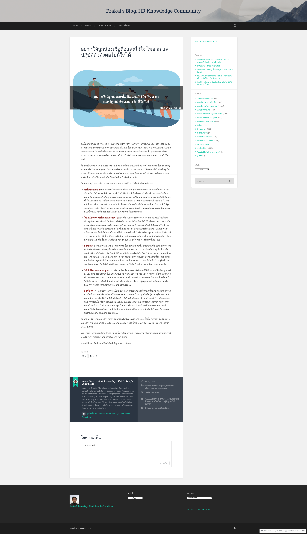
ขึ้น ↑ (235, 528)
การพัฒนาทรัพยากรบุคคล (207, 117)
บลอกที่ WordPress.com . (81, 528)
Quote (199, 156)
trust (157, 392)
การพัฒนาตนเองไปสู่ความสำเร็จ (209, 114)
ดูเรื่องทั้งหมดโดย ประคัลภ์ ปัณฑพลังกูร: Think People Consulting (106, 415)
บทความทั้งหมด (124, 26)
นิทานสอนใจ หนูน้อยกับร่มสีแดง (157, 408)
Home (75, 26)
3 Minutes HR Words (205, 98)
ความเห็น (163, 463)
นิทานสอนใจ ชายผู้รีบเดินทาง (208, 66)
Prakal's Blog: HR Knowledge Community (153, 11)
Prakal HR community (206, 41)
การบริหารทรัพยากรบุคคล (155, 386)
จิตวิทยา (200, 125)
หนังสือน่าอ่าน (202, 133)
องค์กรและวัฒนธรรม (205, 137)
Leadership (162, 388)
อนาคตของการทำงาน (205, 140)
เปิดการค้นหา (235, 26)
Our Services (104, 26)
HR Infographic (203, 144)
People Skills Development (208, 152)
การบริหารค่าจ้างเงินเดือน (207, 102)
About (88, 26)
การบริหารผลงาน (203, 110)
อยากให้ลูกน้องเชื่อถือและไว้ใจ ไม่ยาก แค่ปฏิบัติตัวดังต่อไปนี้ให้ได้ (125, 52)
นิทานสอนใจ (202, 129)
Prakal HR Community (198, 510)
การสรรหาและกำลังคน (206, 121)
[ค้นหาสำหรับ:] (214, 181)
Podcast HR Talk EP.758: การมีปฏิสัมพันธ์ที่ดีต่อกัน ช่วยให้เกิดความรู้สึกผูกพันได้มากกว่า (162, 401)
